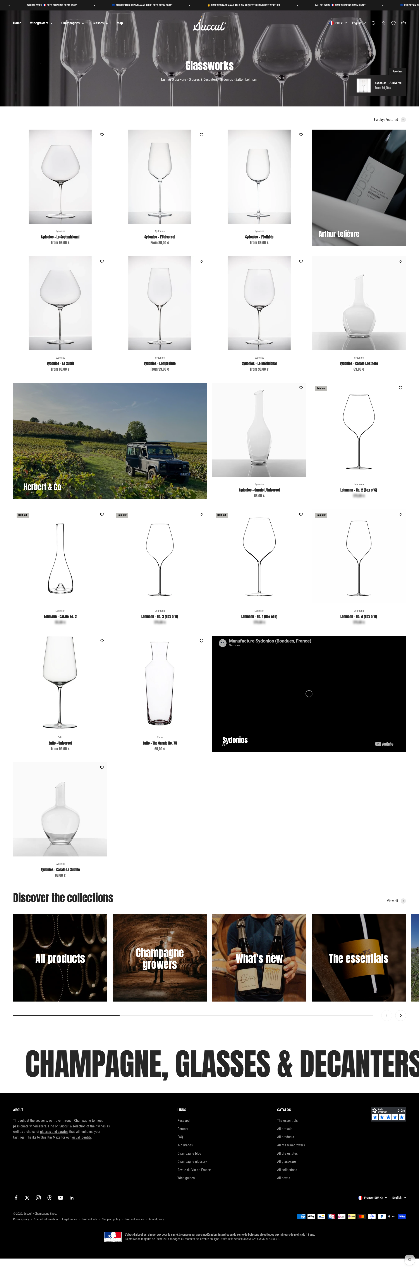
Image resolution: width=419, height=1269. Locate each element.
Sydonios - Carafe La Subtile (60, 869)
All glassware (286, 1161)
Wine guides (186, 1178)
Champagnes (70, 23)
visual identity (81, 1137)
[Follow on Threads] (49, 1198)
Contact (182, 1129)
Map (120, 23)
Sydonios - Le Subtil (60, 363)
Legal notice (69, 1219)
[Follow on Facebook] (16, 1198)
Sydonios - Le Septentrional (60, 237)
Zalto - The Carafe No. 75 (160, 743)
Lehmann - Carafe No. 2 (60, 616)
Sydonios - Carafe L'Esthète (359, 363)
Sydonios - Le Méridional (259, 363)
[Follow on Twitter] (27, 1198)
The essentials (287, 1120)
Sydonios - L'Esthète (259, 237)
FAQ (180, 1137)
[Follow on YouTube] (61, 1198)
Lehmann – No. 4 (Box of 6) (358, 616)
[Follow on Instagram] (38, 1198)
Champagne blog (189, 1153)
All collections (287, 1170)
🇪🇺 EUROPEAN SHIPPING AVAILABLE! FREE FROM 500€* (90, 5)
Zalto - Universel (60, 743)
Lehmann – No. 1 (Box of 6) (259, 616)
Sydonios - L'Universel (159, 237)
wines (102, 1126)
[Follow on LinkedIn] (72, 1198)
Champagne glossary (192, 1161)
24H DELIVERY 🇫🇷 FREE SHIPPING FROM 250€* (288, 5)
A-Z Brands (185, 1145)
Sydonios (60, 231)
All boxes (283, 1178)
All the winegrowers (291, 1145)
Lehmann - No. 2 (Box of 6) (358, 490)
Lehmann (359, 484)
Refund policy (156, 1219)
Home (17, 23)
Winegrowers (39, 23)
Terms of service (134, 1219)
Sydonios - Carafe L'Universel (259, 490)
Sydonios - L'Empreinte (160, 363)
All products (285, 1137)
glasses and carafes (54, 1132)
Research (184, 1120)
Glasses (98, 23)
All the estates (287, 1153)
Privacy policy (21, 1219)
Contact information (46, 1219)
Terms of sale (89, 1219)
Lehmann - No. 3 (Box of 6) (159, 616)
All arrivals (284, 1129)
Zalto (60, 737)
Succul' (64, 1126)
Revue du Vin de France (194, 1170)
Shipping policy (111, 1219)
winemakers (37, 1126)
